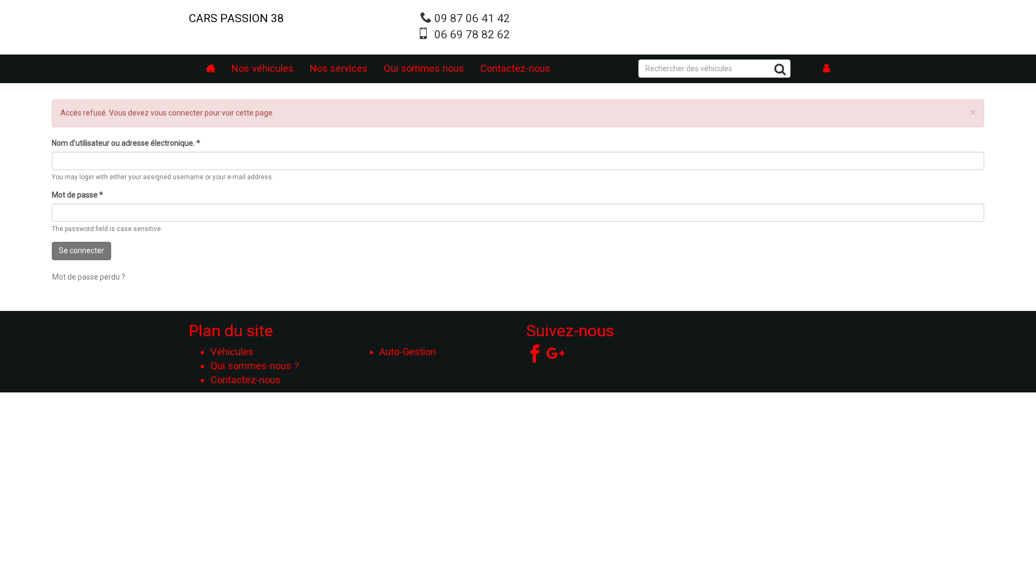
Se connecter (81, 250)
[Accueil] (210, 69)
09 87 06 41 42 (472, 18)
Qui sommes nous (424, 68)
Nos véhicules (262, 68)
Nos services (338, 68)
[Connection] (827, 69)
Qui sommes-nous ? (254, 365)
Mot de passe (77, 195)
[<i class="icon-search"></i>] (780, 71)
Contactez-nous (515, 68)
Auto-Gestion (407, 351)
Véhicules (232, 351)
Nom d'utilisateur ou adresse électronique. (126, 143)
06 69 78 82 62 (472, 34)
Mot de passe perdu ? (88, 277)
